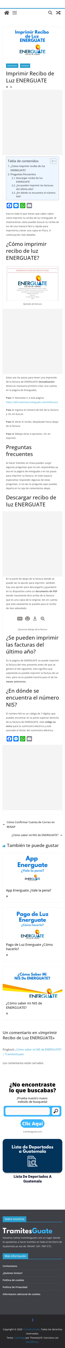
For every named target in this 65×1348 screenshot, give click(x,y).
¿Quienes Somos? (12, 1273)
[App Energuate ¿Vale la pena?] (32, 856)
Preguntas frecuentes (23, 174)
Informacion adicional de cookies (21, 1294)
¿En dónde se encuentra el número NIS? (35, 194)
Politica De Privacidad (15, 1287)
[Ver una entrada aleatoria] (58, 13)
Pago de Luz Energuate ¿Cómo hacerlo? (29, 946)
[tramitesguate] (28, 1227)
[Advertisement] (32, 122)
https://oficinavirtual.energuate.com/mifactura (32, 402)
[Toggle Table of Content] (52, 161)
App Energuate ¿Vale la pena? (28, 890)
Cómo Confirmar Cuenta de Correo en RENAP (31, 824)
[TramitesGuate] (7, 13)
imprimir (25, 65)
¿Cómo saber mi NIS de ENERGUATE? (35, 835)
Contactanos (10, 1266)
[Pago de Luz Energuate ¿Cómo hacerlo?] (32, 910)
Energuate (12, 65)
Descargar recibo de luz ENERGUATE (29, 179)
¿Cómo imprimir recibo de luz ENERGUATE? (27, 168)
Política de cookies (13, 1280)
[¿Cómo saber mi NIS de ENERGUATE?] (32, 968)
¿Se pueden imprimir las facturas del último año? (34, 187)
